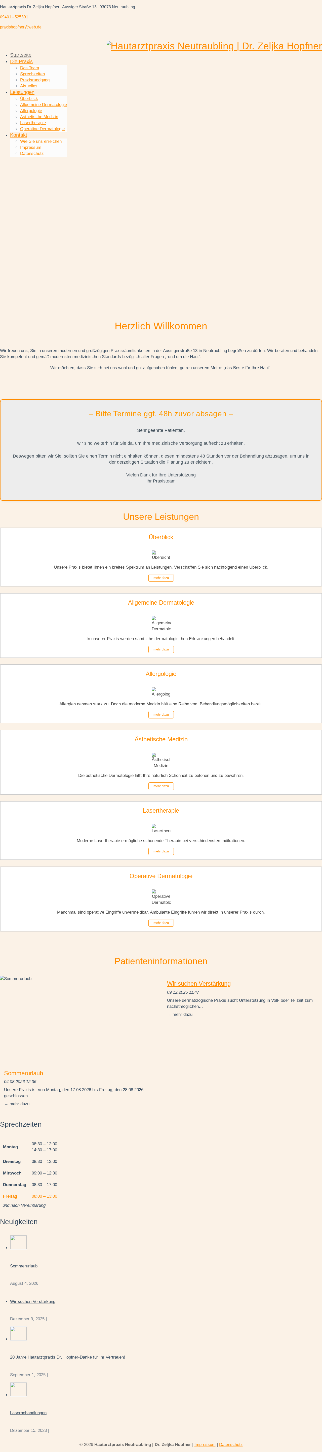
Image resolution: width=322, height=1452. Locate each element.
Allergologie (31, 110)
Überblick (29, 98)
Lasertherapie (33, 122)
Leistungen (22, 92)
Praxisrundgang (35, 80)
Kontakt (18, 135)
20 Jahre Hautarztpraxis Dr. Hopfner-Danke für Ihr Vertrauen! (67, 1357)
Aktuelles (28, 86)
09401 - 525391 (14, 17)
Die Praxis (21, 61)
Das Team (29, 67)
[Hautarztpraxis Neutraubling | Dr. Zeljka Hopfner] (214, 46)
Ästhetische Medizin (39, 116)
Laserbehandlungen (28, 1412)
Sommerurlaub (23, 1073)
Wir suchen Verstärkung (199, 983)
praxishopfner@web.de (21, 27)
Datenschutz (32, 153)
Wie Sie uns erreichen (41, 141)
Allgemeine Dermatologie (43, 104)
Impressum (30, 147)
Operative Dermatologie (42, 128)
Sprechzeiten (32, 74)
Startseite (20, 55)
